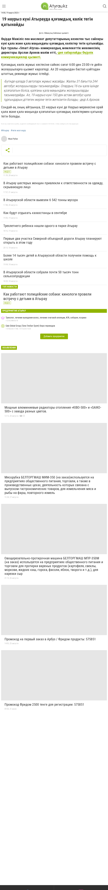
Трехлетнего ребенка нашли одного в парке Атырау (40, 226)
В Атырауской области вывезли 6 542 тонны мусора (40, 200)
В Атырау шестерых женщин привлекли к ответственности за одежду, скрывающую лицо (53, 185)
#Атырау (5, 130)
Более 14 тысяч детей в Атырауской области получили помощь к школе (49, 257)
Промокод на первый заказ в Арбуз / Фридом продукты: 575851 (50, 639)
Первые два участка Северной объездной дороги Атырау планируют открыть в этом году (52, 240)
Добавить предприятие (54, 336)
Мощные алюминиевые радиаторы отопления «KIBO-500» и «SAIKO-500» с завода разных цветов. (52, 409)
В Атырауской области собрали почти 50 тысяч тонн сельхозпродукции (41, 274)
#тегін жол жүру (18, 130)
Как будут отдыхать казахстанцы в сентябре (35, 213)
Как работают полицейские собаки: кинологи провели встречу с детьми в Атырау (49, 165)
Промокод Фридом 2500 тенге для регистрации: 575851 (44, 704)
